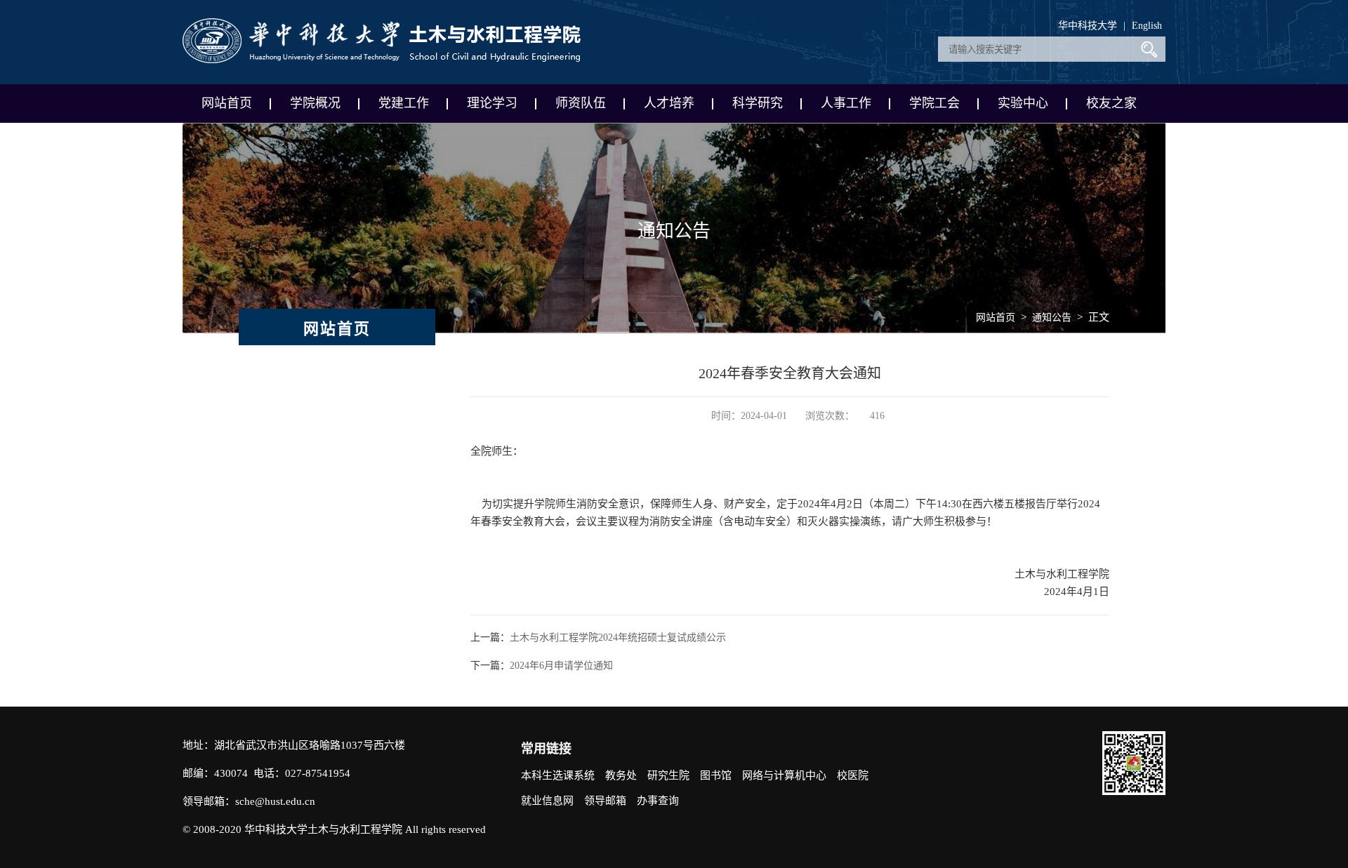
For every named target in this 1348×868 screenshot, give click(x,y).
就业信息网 (547, 800)
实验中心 (1023, 103)
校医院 (852, 775)
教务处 (621, 775)
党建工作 (403, 103)
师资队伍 (580, 103)
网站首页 (226, 103)
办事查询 (658, 800)
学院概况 (315, 103)
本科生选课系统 (558, 775)
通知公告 (1051, 317)
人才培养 (669, 103)
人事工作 (846, 103)
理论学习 (492, 103)
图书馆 (716, 775)
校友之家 (1111, 103)
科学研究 (757, 103)
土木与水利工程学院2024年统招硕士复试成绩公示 (618, 637)
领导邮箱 (605, 800)
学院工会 (934, 103)
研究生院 (668, 775)
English (1147, 25)
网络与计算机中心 (784, 775)
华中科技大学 (1087, 25)
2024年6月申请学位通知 (561, 665)
